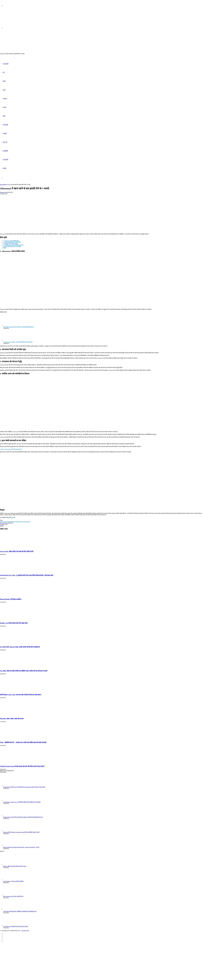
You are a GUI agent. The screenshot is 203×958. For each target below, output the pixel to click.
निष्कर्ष (4, 248)
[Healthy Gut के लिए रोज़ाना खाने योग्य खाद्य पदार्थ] (15, 620)
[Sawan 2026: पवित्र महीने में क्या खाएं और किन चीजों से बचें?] (15, 548)
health (5, 521)
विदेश (4, 81)
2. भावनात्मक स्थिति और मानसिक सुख (12, 242)
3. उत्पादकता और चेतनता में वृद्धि (10, 243)
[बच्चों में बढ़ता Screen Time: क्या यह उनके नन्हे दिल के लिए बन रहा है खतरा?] (15, 691)
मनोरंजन (5, 98)
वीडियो (4, 168)
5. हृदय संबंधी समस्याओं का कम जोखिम (12, 246)
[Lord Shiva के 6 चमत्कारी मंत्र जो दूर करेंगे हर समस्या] (12, 925)
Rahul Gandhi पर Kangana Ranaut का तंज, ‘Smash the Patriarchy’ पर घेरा (21, 847)
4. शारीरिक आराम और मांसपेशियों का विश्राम (13, 245)
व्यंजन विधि (5, 159)
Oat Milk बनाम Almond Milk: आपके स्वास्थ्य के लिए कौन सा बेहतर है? (20, 647)
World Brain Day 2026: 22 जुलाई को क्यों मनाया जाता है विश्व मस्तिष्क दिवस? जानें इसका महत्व (26, 575)
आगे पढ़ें (1, 526)
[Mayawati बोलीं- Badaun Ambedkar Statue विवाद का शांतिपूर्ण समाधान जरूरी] (12, 830)
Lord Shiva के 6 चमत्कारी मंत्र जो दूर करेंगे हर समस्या (15, 926)
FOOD (2, 521)
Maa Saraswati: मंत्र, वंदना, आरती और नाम (13, 896)
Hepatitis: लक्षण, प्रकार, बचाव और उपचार (12, 718)
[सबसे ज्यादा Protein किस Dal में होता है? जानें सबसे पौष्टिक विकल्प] (12, 325)
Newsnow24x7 (25, 930)
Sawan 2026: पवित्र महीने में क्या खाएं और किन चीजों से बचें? (17, 551)
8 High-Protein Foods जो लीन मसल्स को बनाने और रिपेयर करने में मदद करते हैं (22, 766)
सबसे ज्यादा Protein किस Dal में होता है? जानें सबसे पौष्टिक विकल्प (18, 327)
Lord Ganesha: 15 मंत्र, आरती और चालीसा (13, 881)
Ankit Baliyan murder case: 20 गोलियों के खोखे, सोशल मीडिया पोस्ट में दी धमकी (21, 802)
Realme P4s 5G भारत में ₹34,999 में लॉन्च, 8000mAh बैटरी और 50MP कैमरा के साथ (23, 817)
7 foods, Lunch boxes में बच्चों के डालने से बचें (11, 449)
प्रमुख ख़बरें (5, 63)
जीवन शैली (5, 124)
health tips (17, 521)
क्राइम (4, 107)
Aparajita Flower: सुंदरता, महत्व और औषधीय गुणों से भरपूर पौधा (17, 342)
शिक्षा (4, 116)
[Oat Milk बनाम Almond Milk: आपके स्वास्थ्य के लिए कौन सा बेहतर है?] (15, 644)
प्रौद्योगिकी (5, 151)
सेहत (4, 90)
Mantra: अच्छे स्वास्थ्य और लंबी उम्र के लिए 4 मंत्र (14, 866)
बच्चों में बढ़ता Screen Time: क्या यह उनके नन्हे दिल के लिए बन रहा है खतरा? (20, 694)
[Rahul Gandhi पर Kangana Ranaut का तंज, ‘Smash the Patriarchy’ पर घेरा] (12, 845)
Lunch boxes (27, 521)
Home (1, 184)
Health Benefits (11, 521)
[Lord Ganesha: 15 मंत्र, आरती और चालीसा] (12, 880)
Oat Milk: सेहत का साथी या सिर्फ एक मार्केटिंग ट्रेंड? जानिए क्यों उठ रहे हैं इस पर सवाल (23, 671)
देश (4, 72)
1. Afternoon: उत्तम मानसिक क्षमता (11, 240)
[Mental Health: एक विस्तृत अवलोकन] (15, 596)
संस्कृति (5, 133)
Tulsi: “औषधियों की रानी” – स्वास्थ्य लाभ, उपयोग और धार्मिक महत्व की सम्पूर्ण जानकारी (23, 742)
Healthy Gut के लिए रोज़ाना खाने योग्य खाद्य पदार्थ (14, 623)
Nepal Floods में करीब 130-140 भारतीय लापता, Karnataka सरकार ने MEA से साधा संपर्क (24, 787)
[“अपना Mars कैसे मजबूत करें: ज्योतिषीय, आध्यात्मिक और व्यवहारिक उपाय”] (12, 910)
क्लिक (11, 517)
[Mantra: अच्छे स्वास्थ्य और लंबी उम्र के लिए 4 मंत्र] (12, 864)
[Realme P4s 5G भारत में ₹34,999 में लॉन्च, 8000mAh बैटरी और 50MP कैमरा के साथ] (12, 815)
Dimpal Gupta (3, 192)
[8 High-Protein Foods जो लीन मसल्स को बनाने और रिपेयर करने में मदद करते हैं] (15, 763)
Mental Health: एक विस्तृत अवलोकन (10, 599)
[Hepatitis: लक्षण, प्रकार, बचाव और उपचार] (15, 715)
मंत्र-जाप (5, 142)
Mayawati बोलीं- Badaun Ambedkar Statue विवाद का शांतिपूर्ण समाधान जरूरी (21, 832)
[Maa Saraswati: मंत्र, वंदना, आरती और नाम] (12, 895)
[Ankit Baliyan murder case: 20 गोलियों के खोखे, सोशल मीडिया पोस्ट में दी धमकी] (12, 800)
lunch (22, 521)
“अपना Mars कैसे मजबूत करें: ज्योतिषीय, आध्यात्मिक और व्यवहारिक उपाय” (20, 911)
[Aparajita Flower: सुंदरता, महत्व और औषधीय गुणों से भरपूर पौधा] (12, 340)
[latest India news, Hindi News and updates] (11, 18)
